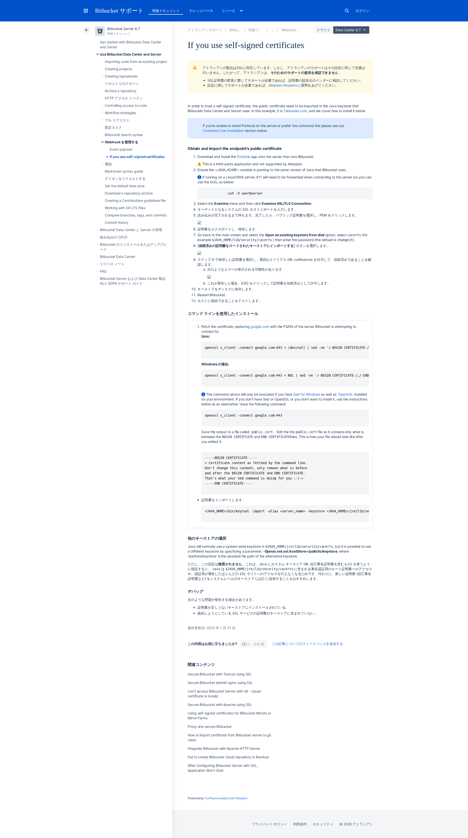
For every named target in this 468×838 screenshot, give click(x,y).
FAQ (103, 271)
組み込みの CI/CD (113, 237)
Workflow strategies (120, 113)
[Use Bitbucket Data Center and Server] (273, 30)
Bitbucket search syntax (124, 135)
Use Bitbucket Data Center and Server (130, 54)
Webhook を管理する (121, 142)
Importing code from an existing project (136, 61)
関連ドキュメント (165, 11)
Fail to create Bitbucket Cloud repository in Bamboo (228, 757)
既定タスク (113, 127)
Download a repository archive (129, 193)
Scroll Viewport (237, 798)
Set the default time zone (125, 186)
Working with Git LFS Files (125, 208)
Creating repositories (121, 76)
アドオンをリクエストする (125, 178)
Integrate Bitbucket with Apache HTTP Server (224, 748)
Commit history (116, 222)
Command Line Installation (223, 130)
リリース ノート (112, 264)
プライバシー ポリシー (269, 824)
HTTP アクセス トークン (124, 98)
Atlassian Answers (283, 85)
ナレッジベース (201, 11)
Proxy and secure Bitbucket (210, 726)
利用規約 (300, 824)
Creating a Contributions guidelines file (135, 200)
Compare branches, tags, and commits (135, 215)
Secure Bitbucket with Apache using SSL (220, 704)
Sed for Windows (306, 394)
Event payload (121, 149)
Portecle (243, 157)
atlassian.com (296, 111)
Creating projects (118, 69)
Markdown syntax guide (124, 171)
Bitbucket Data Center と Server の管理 (131, 230)
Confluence (212, 798)
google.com (260, 326)
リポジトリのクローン (122, 83)
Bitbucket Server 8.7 (123, 29)
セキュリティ (323, 824)
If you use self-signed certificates (137, 157)
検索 (347, 11)
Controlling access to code (126, 105)
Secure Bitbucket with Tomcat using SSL (220, 674)
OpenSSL (345, 394)
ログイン (362, 11)
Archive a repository (120, 91)
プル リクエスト (117, 120)
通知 (108, 164)
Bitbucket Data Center (117, 256)
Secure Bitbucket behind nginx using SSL (220, 683)
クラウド (323, 30)
